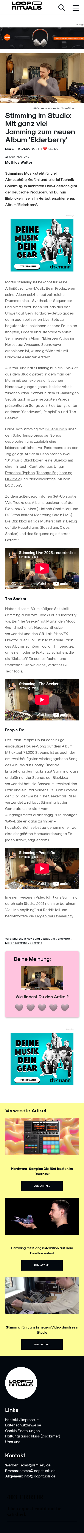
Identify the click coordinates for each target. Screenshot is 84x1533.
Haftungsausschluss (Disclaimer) (32, 1436)
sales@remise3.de (35, 1465)
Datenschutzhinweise (23, 1425)
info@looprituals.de (40, 1476)
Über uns (12, 1441)
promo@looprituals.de (37, 1470)
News (31, 938)
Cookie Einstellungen (22, 1430)
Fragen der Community (54, 916)
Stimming (36, 942)
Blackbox (64, 938)
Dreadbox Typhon (20, 472)
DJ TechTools (56, 429)
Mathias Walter (19, 162)
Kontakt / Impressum (22, 1419)
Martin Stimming (16, 942)
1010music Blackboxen (24, 460)
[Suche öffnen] (61, 8)
